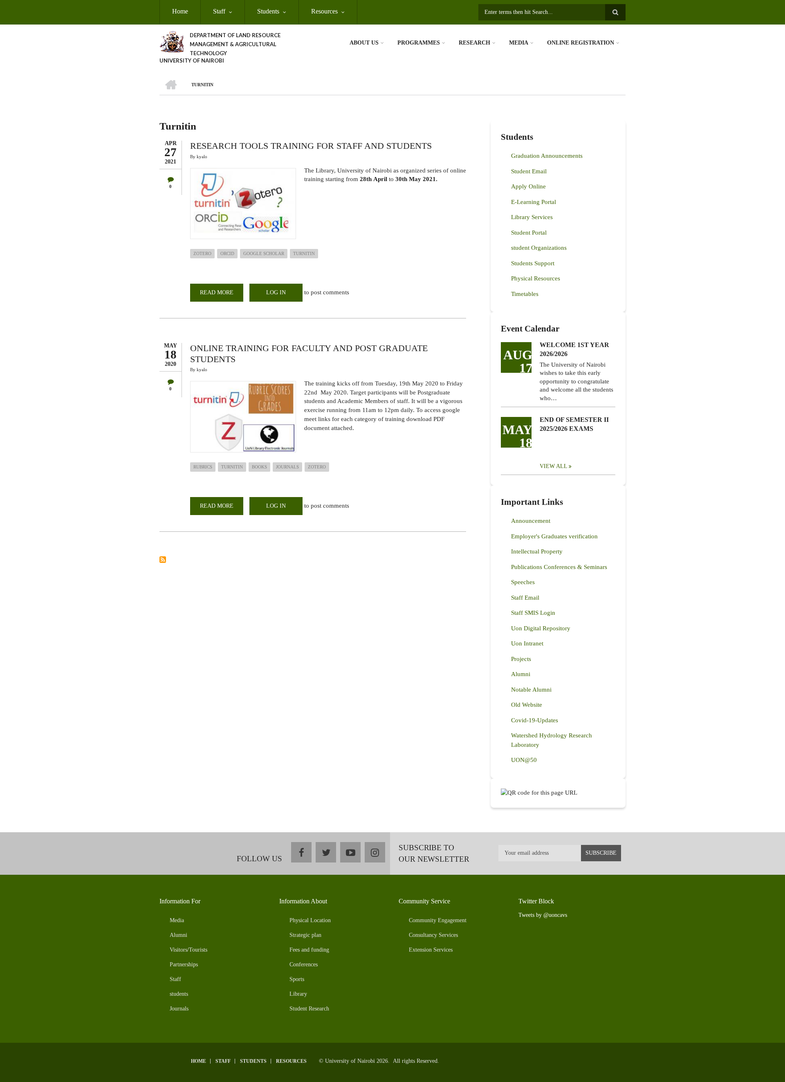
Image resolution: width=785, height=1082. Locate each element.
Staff (219, 11)
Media (518, 43)
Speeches (523, 582)
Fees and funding (309, 950)
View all (553, 466)
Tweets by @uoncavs (542, 915)
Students (268, 11)
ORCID (227, 253)
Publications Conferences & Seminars (559, 567)
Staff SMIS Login (533, 612)
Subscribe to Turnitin (162, 559)
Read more (221, 295)
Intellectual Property (537, 551)
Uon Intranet (527, 643)
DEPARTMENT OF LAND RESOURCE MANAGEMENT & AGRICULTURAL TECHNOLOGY (235, 44)
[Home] (171, 41)
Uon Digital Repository (540, 628)
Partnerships (184, 964)
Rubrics (202, 466)
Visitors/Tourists (188, 950)
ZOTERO (202, 253)
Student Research (309, 1009)
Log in (276, 292)
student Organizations (539, 247)
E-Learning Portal (533, 202)
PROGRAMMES (418, 43)
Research (474, 43)
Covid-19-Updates (534, 720)
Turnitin (304, 253)
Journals (287, 466)
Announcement (530, 520)
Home (180, 11)
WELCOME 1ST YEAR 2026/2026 (574, 349)
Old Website (526, 704)
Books (259, 466)
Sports (296, 979)
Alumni (520, 674)
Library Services (532, 217)
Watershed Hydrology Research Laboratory (551, 740)
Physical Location (310, 920)
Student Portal (529, 232)
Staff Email (525, 597)
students (179, 994)
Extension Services (431, 950)
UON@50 (524, 760)
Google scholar (263, 253)
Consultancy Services (433, 935)
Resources (324, 11)
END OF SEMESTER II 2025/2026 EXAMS (574, 424)
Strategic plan (305, 935)
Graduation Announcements (547, 155)
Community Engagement (438, 920)
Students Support (532, 263)
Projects (521, 659)
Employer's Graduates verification (554, 536)
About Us (364, 43)
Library (298, 994)
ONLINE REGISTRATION (580, 43)
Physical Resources (535, 278)
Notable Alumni (531, 689)
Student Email (529, 171)
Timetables (524, 294)
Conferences (303, 964)
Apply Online (528, 186)
